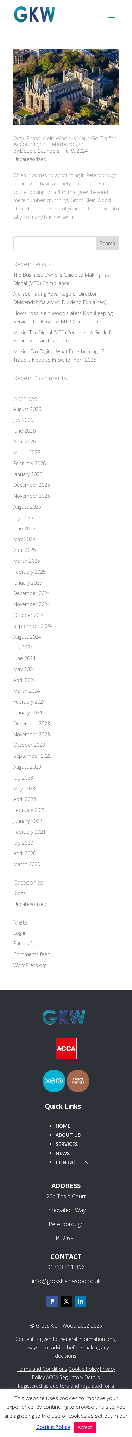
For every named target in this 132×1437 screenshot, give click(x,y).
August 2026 (27, 409)
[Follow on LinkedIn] (80, 1301)
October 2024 (29, 615)
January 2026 (27, 474)
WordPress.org (29, 965)
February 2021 (29, 831)
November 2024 (31, 604)
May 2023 (24, 788)
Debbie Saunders (39, 150)
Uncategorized (29, 159)
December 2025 (31, 484)
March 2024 (26, 690)
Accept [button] (85, 1427)
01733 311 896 (66, 1267)
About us (68, 1135)
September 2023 (32, 755)
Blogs (19, 893)
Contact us (72, 1162)
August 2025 (27, 506)
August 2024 (27, 637)
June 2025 (24, 528)
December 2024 (31, 593)
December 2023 (31, 723)
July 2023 (23, 777)
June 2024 (24, 658)
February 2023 (29, 810)
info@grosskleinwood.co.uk (66, 1281)
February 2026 (29, 463)
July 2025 (23, 517)
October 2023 (29, 745)
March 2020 (26, 864)
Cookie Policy (84, 1369)
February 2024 (29, 701)
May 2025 (24, 539)
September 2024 (32, 626)
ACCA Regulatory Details (73, 1377)
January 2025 (27, 582)
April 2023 (24, 799)
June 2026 (24, 430)
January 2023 (27, 821)
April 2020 (24, 853)
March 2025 (26, 560)
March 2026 (26, 452)
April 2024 (24, 680)
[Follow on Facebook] (52, 1301)
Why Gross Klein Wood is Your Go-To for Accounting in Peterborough (64, 141)
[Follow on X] (66, 1301)
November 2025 (31, 495)
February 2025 (29, 571)
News (63, 1153)
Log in (20, 932)
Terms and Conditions (42, 1369)
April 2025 (24, 550)
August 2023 (27, 766)
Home (63, 1125)
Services (67, 1144)
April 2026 (24, 441)
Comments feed (31, 954)
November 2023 (31, 734)
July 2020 (23, 842)
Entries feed (26, 943)
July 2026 (23, 420)
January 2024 (27, 712)
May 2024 (24, 669)
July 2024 (23, 647)
